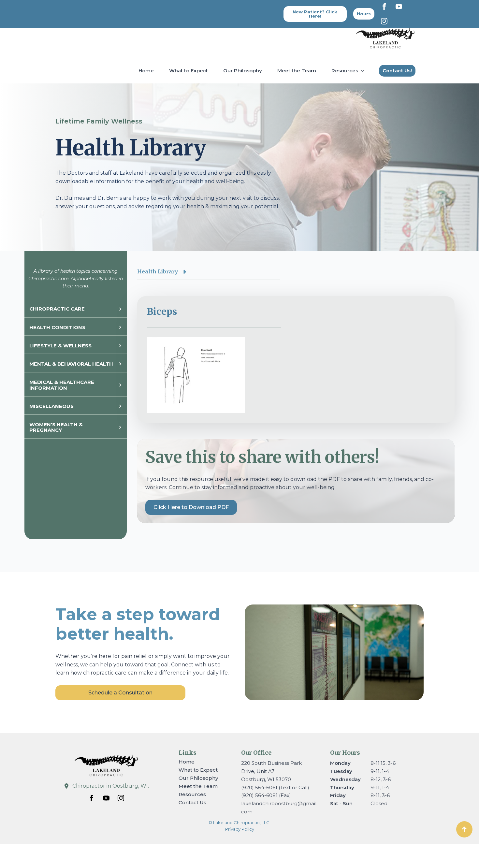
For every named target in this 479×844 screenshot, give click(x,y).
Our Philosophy (242, 70)
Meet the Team (296, 70)
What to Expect (188, 70)
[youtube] (399, 6)
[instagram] (384, 21)
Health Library (157, 271)
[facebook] (384, 6)
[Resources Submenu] (363, 70)
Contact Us (192, 802)
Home (146, 70)
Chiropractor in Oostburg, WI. (110, 786)
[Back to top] (464, 829)
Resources (344, 70)
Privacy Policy (239, 829)
